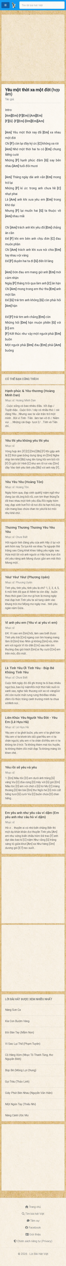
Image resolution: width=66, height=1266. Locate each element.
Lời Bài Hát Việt (38, 1254)
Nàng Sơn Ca (13, 1009)
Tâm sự (34, 1220)
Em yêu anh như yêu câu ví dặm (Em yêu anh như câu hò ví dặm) (32, 815)
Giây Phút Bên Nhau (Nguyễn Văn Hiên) (28, 1093)
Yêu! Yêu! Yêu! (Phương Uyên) (27, 577)
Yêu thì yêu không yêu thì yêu (27, 440)
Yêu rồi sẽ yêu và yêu (21, 767)
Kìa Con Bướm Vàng (17, 1021)
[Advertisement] (33, 48)
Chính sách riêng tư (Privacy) (34, 1241)
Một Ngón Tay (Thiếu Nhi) (20, 1104)
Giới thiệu (35, 1234)
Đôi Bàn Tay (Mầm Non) (19, 1032)
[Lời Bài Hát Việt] (14, 5)
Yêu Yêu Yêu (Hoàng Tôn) (24, 482)
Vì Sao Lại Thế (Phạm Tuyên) (22, 1043)
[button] (5, 5)
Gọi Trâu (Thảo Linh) (17, 1081)
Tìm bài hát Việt (34, 1213)
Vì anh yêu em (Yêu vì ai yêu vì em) (31, 623)
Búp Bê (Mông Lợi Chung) (20, 1070)
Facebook (35, 1227)
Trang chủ (35, 1207)
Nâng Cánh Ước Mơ (17, 1115)
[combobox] (42, 5)
